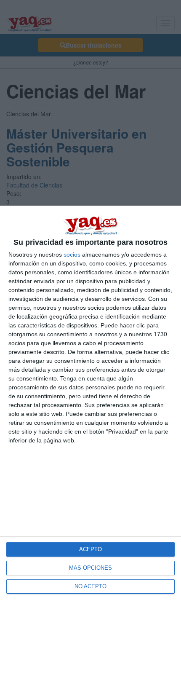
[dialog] (90, 446)
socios (72, 254)
